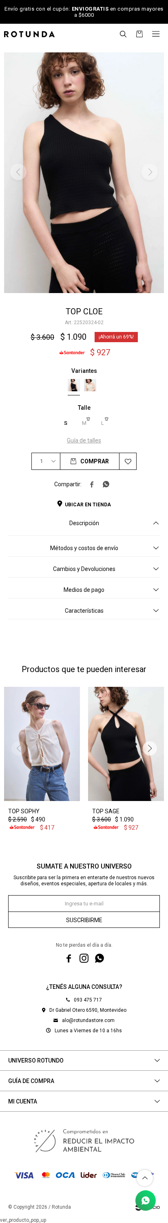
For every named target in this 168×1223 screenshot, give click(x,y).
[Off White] (90, 385)
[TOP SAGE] (126, 744)
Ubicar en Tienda (88, 505)
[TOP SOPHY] (42, 744)
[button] (123, 34)
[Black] (74, 385)
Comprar (94, 461)
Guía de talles (84, 440)
